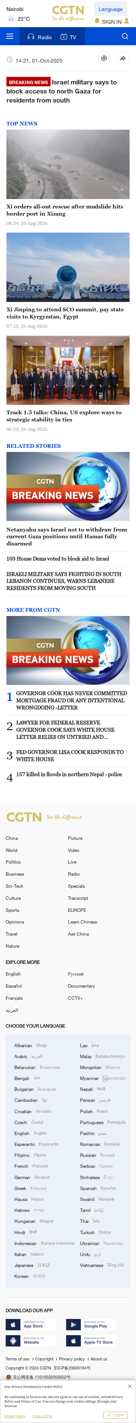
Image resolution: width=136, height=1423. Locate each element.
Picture (75, 838)
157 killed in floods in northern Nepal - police (69, 774)
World (11, 850)
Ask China (78, 934)
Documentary (81, 986)
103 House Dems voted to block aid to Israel (57, 558)
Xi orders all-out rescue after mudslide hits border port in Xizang (64, 210)
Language (111, 9)
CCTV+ (75, 998)
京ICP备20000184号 (72, 1368)
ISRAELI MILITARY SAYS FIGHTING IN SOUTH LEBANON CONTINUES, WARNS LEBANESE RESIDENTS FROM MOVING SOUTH (63, 581)
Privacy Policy (15, 1416)
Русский (75, 974)
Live (72, 862)
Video (73, 850)
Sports (12, 910)
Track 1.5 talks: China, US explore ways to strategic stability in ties (64, 416)
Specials (76, 886)
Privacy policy (72, 1359)
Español (14, 986)
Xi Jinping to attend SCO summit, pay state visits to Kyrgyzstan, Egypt (65, 313)
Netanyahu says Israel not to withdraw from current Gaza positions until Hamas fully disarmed (66, 536)
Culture (13, 898)
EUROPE (77, 910)
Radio (45, 37)
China (12, 838)
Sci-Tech (14, 886)
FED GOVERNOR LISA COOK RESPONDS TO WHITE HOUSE (70, 755)
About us (99, 1359)
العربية (12, 1010)
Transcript (78, 898)
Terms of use (18, 1359)
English (13, 974)
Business (15, 874)
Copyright (44, 1359)
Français (14, 998)
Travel (11, 934)
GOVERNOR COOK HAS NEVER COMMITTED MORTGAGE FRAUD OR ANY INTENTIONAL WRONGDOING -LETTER (71, 700)
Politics (13, 862)
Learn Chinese (82, 922)
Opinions (15, 922)
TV (73, 37)
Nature (12, 946)
